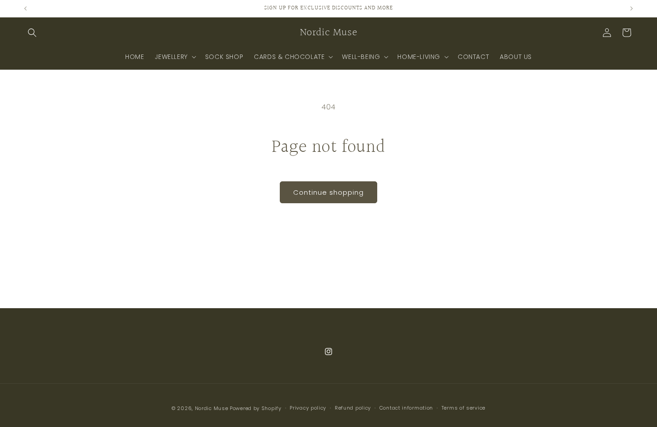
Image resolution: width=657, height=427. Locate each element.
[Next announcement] (631, 8)
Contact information (406, 407)
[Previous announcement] (25, 8)
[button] (32, 32)
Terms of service (463, 407)
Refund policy (353, 407)
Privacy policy (308, 407)
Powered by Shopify (256, 408)
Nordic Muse (211, 408)
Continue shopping (328, 192)
